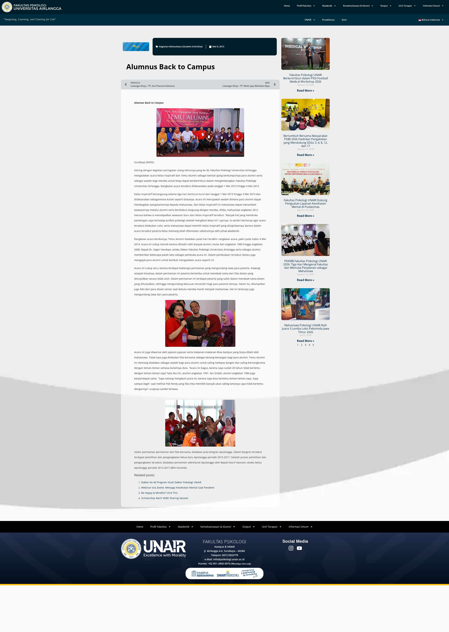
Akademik (327, 5)
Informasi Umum (431, 5)
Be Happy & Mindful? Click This (159, 492)
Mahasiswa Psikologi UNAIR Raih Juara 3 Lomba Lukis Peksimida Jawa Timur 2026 (305, 328)
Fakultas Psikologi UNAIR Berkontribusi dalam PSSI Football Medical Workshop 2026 (305, 78)
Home (287, 5)
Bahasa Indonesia (430, 19)
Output (384, 5)
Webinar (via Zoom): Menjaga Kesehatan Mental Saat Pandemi (177, 487)
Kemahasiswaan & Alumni (356, 5)
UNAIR (308, 19)
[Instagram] (291, 548)
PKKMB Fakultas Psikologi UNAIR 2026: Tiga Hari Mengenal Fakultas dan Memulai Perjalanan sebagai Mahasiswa (305, 266)
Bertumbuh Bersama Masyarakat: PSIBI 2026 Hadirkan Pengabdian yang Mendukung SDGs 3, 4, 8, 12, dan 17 (305, 141)
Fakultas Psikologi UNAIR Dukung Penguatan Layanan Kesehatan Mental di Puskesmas (305, 203)
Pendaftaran (328, 19)
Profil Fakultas (304, 5)
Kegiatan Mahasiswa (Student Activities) (181, 46)
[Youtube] (299, 548)
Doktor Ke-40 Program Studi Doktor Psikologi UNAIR (171, 482)
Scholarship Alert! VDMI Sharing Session (164, 498)
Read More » (305, 90)
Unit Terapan (405, 5)
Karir (344, 19)
